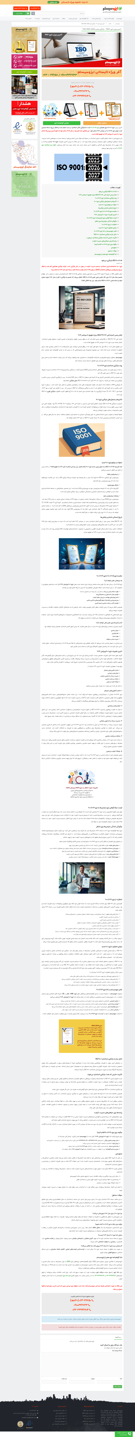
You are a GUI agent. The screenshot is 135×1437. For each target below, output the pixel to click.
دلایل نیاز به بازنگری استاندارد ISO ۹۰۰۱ (105, 234)
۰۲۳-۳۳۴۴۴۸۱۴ (81, 96)
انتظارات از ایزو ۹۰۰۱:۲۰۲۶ (109, 224)
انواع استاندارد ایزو (109, 19)
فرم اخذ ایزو (67, 1275)
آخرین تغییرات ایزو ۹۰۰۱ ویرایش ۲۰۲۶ (105, 214)
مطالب (110, 24)
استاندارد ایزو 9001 (88, 1411)
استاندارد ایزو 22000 (87, 1421)
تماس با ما (28, 19)
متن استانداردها (46, 19)
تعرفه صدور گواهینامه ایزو (58, 1424)
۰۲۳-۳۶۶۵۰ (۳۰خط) (20, 8)
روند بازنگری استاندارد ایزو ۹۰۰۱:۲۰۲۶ (106, 198)
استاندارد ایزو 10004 (87, 1416)
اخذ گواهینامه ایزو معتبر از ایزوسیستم (106, 254)
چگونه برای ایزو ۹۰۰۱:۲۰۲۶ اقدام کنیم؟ (105, 244)
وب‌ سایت (64, 1379)
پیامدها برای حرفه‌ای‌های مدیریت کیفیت (104, 241)
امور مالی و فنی (73, 19)
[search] (33, 13)
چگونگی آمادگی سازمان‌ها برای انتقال (106, 221)
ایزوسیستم (119, 19)
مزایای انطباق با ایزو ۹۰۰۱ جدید (108, 228)
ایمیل (92, 1379)
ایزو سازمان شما (97, 19)
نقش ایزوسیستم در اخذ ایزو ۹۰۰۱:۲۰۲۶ (105, 231)
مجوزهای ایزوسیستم (60, 1421)
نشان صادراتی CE (88, 1419)
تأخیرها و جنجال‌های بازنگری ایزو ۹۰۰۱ (105, 201)
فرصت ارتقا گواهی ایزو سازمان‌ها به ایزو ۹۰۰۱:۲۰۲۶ (102, 218)
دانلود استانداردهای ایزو (59, 1411)
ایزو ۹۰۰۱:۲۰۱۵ (95, 127)
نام (121, 1379)
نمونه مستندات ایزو (60, 1416)
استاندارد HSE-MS (88, 1424)
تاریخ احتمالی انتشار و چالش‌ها (107, 208)
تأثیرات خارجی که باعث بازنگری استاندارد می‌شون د (101, 238)
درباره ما (38, 19)
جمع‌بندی (114, 247)
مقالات (63, 19)
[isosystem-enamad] (29, 1425)
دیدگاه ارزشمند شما (117, 1351)
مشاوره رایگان (102, 123)
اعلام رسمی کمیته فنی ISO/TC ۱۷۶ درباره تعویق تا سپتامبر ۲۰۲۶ (98, 195)
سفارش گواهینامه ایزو (61, 123)
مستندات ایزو (56, 19)
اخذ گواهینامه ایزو (84, 19)
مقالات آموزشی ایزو (60, 1419)
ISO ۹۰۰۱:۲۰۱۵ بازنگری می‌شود (108, 191)
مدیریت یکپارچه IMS (87, 1413)
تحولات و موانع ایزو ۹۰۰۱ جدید (107, 205)
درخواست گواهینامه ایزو (24, 72)
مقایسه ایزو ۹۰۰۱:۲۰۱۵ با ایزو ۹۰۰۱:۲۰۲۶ (105, 211)
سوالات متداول (112, 251)
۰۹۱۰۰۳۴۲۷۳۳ (34, 8)
